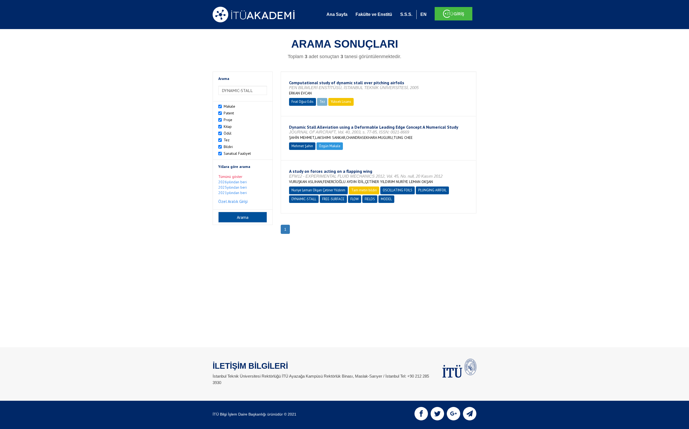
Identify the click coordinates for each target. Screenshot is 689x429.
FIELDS (370, 199)
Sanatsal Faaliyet (237, 153)
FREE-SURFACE (333, 199)
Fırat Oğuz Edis (302, 101)
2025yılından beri (232, 187)
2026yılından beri (232, 182)
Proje (228, 119)
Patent (229, 113)
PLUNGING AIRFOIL (432, 190)
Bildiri (228, 146)
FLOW (354, 199)
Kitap (228, 126)
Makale (229, 106)
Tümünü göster (230, 176)
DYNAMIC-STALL (303, 199)
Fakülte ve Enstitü (374, 14)
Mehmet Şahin (302, 146)
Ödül (227, 133)
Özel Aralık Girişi (233, 201)
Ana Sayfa (336, 14)
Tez (227, 140)
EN (423, 14)
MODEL (386, 199)
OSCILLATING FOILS (397, 190)
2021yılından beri (232, 192)
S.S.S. (406, 14)
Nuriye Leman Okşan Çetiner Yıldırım (318, 190)
